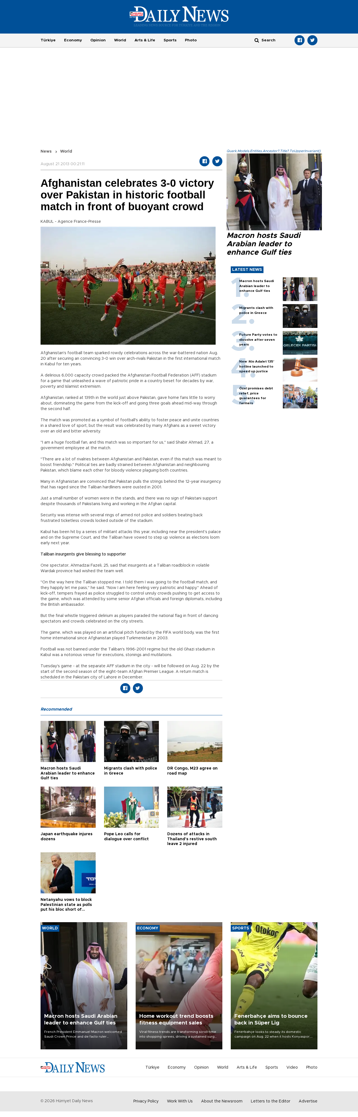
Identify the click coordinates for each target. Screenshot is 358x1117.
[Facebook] (300, 40)
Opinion (98, 40)
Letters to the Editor (270, 1101)
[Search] (257, 40)
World (120, 40)
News (46, 151)
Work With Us (180, 1101)
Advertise (308, 1101)
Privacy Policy (146, 1101)
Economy (73, 40)
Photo (191, 40)
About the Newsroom (221, 1101)
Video (292, 1067)
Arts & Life (145, 40)
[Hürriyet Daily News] (179, 16)
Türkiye (48, 40)
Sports (170, 40)
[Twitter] (312, 40)
